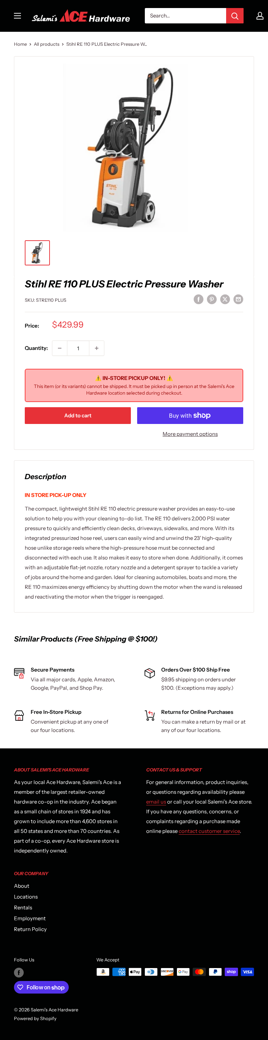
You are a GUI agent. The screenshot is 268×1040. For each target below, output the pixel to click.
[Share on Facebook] (198, 299)
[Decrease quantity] (59, 348)
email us (156, 801)
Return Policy (30, 929)
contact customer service (209, 831)
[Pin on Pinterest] (212, 299)
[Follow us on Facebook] (19, 972)
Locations (26, 896)
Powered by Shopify (35, 1018)
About (21, 885)
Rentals (23, 907)
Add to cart (77, 415)
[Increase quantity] (96, 348)
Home (20, 44)
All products (46, 44)
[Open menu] (17, 16)
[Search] (235, 15)
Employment (30, 918)
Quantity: (36, 348)
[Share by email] (238, 299)
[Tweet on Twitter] (225, 299)
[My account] (259, 16)
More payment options (190, 434)
